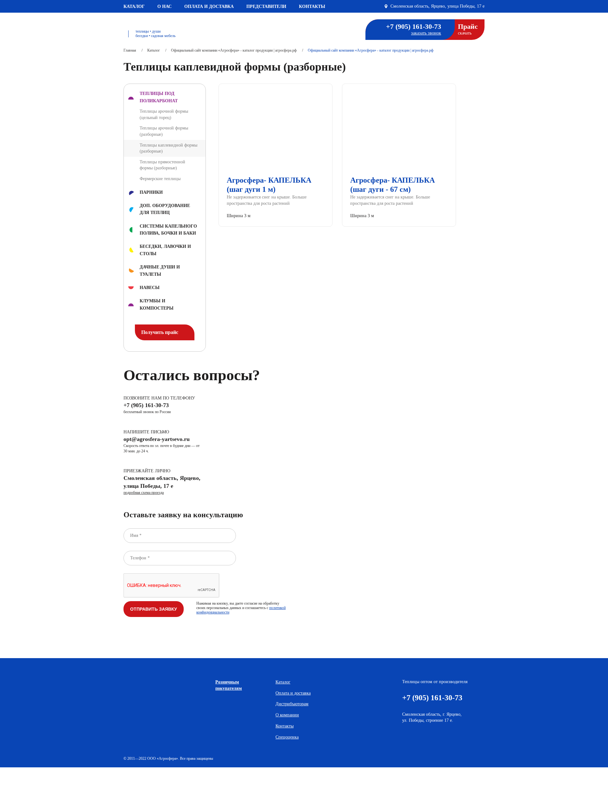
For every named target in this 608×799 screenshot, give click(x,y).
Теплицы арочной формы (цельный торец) (164, 114)
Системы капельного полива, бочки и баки (168, 230)
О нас (164, 6)
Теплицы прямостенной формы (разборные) (162, 165)
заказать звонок (426, 33)
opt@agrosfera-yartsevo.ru (157, 439)
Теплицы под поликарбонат (159, 97)
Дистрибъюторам (292, 703)
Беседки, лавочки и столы (165, 250)
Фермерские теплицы (160, 178)
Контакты (312, 6)
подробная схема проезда (144, 492)
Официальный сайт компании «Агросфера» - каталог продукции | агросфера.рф (234, 50)
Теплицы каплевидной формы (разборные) (168, 148)
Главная (130, 50)
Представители (266, 6)
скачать (468, 28)
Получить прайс (160, 332)
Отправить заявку (153, 609)
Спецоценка (287, 737)
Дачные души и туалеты (160, 270)
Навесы (150, 287)
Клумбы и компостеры (157, 304)
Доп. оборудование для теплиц (165, 209)
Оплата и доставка (209, 6)
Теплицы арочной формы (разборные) (164, 131)
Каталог (134, 6)
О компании (287, 715)
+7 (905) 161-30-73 (413, 26)
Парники (151, 192)
